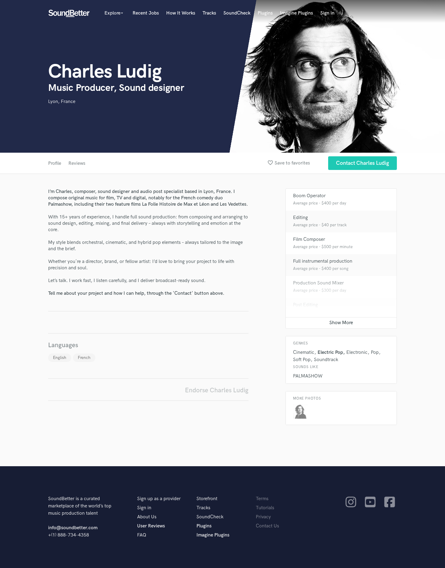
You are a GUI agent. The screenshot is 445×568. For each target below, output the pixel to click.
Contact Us (267, 526)
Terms (262, 499)
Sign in (327, 13)
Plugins (265, 13)
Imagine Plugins (296, 13)
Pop (375, 352)
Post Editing (305, 305)
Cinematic (303, 352)
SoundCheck (236, 13)
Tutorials (265, 508)
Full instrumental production (322, 261)
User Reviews (151, 526)
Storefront (206, 499)
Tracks (209, 13)
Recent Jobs (146, 13)
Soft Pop (302, 360)
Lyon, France (61, 102)
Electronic (357, 352)
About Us (147, 517)
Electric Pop (330, 352)
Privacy (263, 517)
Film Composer (309, 239)
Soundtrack (326, 360)
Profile (54, 163)
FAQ (141, 535)
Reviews (76, 163)
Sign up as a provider (159, 499)
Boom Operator (309, 196)
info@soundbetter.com (72, 528)
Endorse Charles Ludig (217, 390)
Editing (300, 218)
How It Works (180, 13)
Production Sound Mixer (318, 283)
